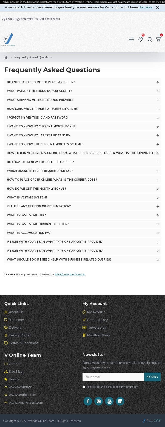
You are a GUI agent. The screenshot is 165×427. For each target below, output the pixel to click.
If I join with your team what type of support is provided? (55, 242)
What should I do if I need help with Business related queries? (59, 260)
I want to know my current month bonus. (41, 126)
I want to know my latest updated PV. (38, 135)
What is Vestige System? (27, 198)
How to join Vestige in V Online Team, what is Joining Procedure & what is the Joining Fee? (81, 153)
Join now (146, 7)
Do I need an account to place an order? (41, 82)
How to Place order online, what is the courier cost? (52, 180)
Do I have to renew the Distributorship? (40, 162)
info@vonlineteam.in (70, 274)
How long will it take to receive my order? (42, 109)
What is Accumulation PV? (28, 233)
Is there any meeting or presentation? (39, 206)
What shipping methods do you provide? (40, 100)
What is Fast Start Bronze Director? (38, 224)
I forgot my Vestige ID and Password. (37, 118)
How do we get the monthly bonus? (36, 189)
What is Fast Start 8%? (26, 215)
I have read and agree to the (112, 387)
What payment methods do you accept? (39, 91)
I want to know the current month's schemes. (45, 144)
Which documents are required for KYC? (40, 171)
